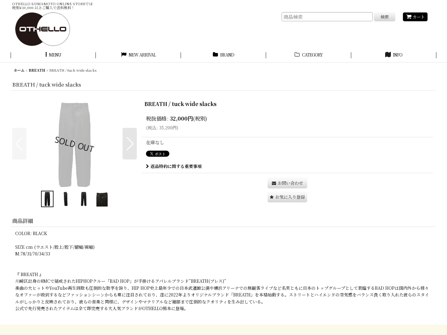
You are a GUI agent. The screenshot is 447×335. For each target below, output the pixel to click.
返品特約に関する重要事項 (176, 166)
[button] (53, 55)
